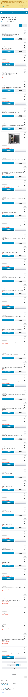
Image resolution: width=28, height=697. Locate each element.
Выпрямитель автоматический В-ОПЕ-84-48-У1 (11, 277)
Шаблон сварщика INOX (7, 473)
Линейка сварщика (6, 562)
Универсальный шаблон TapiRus (8, 448)
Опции (8, 64)
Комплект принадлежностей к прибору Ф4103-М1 (12, 435)
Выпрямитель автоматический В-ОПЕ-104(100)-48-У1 (12, 290)
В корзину (9, 39)
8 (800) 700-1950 (4, 685)
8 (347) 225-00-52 (4, 687)
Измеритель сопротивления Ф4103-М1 (9, 212)
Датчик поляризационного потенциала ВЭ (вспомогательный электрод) (10, 35)
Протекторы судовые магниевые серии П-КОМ (11, 87)
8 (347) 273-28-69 (4, 688)
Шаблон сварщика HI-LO (7, 460)
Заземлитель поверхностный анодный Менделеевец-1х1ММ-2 (9, 74)
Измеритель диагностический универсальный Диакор (12, 159)
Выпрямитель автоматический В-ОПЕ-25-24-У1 (11, 147)
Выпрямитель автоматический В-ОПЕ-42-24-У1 (11, 264)
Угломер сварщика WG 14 (7, 549)
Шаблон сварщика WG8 (7, 524)
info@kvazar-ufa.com (5, 690)
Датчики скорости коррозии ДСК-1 (9, 60)
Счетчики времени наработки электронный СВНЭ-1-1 (12, 587)
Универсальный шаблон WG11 (8, 498)
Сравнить (25, 34)
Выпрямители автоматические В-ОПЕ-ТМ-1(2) (11, 112)
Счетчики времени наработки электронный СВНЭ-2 (12, 316)
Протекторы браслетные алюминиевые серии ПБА (12, 99)
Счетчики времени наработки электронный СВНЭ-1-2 (12, 329)
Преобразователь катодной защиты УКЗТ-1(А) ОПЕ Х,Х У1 (14, 125)
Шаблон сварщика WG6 (7, 511)
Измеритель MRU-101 (6, 613)
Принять (2, 6)
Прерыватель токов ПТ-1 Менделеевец (10, 252)
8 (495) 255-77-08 (4, 684)
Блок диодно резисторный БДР (8, 48)
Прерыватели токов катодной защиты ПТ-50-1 (11, 600)
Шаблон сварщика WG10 (7, 486)
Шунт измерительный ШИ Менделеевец (10, 354)
